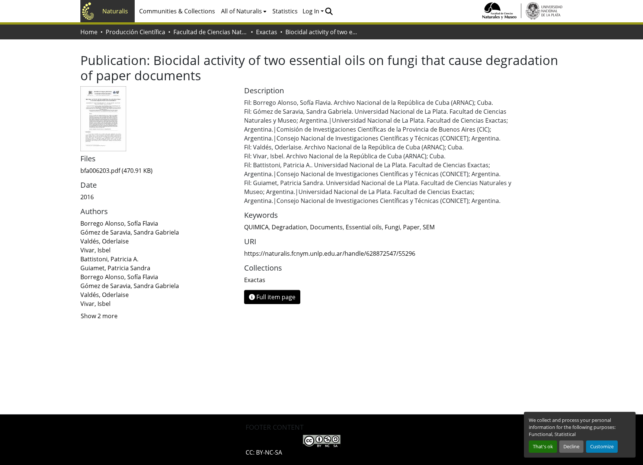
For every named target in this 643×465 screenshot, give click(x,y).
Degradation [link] (289, 227)
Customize (602, 446)
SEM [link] (429, 227)
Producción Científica (135, 32)
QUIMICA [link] (256, 227)
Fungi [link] (392, 227)
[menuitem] (243, 11)
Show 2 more (99, 316)
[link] (157, 170)
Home (88, 32)
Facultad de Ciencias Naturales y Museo (210, 32)
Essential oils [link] (364, 227)
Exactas (266, 32)
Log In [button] (312, 11)
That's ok (543, 446)
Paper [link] (411, 227)
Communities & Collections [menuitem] (177, 11)
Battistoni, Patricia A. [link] (109, 259)
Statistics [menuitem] (285, 11)
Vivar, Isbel (95, 304)
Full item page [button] (275, 297)
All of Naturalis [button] (241, 11)
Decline (571, 446)
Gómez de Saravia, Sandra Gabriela (129, 286)
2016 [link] (87, 197)
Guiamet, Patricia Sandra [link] (115, 268)
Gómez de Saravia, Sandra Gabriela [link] (129, 232)
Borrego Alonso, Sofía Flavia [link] (119, 223)
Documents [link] (326, 227)
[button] (328, 11)
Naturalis (115, 11)
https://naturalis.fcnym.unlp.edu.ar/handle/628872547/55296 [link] (329, 253)
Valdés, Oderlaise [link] (104, 241)
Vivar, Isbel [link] (95, 250)
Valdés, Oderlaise (104, 295)
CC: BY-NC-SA (264, 452)
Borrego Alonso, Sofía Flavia (119, 277)
